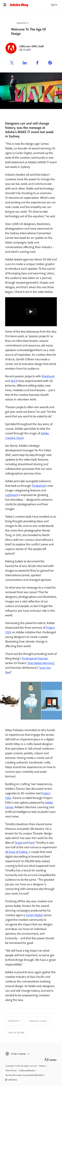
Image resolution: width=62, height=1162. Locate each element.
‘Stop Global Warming (40, 663)
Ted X (14, 381)
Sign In (54, 4)
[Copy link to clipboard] (50, 63)
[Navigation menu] (5, 5)
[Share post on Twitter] (12, 63)
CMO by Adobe (16, 1032)
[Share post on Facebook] (37, 63)
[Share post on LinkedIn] (25, 63)
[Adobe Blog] (36, 5)
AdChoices (12, 1080)
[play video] (31, 311)
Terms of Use (11, 1070)
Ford (31, 843)
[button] (31, 1053)
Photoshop (38, 486)
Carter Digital (34, 915)
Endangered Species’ (35, 658)
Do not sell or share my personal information (24, 1075)
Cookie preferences (27, 1070)
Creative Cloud (38, 1021)
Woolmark (48, 376)
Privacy (42, 1066)
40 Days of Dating (16, 852)
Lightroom (11, 495)
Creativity (23, 23)
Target (18, 843)
